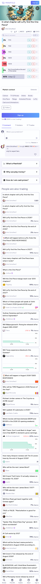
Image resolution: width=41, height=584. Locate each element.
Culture (5, 96)
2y (7, 148)
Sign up (35, 3)
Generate (34, 90)
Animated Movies (25, 99)
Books (30, 96)
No (33, 40)
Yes (29, 40)
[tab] (6, 125)
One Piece (6, 99)
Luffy (35, 99)
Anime (23, 96)
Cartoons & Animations (11, 102)
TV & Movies (14, 96)
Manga (14, 99)
